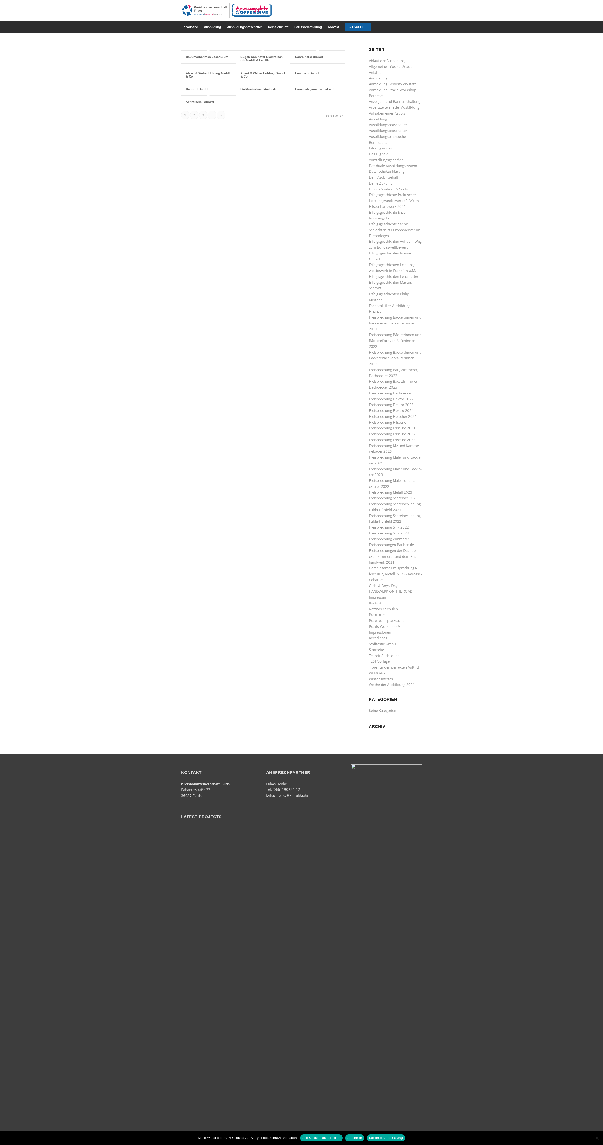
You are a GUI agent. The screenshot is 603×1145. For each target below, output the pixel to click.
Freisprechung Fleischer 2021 (393, 416)
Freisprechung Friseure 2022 (392, 433)
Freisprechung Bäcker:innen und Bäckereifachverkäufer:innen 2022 (395, 340)
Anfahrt (375, 72)
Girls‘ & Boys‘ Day (383, 585)
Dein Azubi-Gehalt (383, 177)
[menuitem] (191, 27)
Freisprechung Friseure (387, 422)
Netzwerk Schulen (383, 609)
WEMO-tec (377, 673)
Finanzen (376, 311)
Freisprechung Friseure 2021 (392, 428)
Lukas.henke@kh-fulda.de (287, 795)
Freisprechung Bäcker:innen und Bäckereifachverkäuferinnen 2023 (395, 358)
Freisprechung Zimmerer (389, 539)
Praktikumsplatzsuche (386, 620)
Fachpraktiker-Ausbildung (389, 305)
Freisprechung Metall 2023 (390, 492)
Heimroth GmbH (307, 73)
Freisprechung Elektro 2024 (391, 410)
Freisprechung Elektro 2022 (391, 399)
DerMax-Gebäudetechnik (258, 89)
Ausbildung (378, 119)
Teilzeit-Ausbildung (384, 655)
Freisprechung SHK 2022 (389, 527)
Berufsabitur (379, 142)
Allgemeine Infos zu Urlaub (390, 66)
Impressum (378, 597)
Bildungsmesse (381, 148)
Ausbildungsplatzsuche (387, 136)
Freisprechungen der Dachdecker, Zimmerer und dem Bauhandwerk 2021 (393, 556)
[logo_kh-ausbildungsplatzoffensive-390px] (226, 10)
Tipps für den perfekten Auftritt (394, 667)
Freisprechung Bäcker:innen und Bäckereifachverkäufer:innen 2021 (395, 323)
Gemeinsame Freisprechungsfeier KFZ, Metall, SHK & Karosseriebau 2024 (395, 574)
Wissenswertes (381, 679)
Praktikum (377, 614)
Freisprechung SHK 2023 (389, 533)
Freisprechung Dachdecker (390, 393)
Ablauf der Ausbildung (387, 60)
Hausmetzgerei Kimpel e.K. (315, 89)
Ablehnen (354, 1138)
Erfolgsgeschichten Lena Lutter (393, 276)
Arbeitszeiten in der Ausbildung (394, 107)
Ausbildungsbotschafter (388, 124)
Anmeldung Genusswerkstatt (392, 84)
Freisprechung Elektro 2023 (391, 404)
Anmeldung (378, 78)
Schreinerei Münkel (200, 102)
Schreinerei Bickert (309, 57)
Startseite (376, 649)
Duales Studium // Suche (389, 189)
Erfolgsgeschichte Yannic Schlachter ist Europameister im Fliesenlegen (394, 230)
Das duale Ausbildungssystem (393, 165)
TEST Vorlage (379, 661)
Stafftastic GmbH (382, 643)
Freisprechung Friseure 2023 (392, 439)
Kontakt (375, 603)
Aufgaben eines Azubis (387, 113)
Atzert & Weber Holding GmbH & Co (208, 74)
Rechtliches (378, 638)
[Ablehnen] (597, 1138)
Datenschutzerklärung (386, 171)
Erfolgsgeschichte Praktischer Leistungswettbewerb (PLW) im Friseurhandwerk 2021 (394, 200)
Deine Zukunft (380, 183)
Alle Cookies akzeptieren (321, 1138)
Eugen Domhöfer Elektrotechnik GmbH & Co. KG (262, 58)
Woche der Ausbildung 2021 (392, 684)
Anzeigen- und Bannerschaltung (394, 101)
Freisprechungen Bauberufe (391, 544)
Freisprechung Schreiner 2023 (393, 498)
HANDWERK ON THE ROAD (390, 591)
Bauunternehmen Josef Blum (207, 57)
